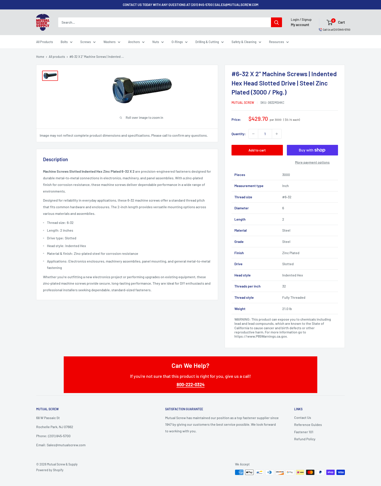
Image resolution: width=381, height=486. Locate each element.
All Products (44, 42)
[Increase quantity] (276, 133)
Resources (276, 42)
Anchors (134, 42)
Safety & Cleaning (244, 42)
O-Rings (177, 42)
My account (300, 24)
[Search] (276, 22)
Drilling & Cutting (207, 42)
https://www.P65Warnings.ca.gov (260, 336)
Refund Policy (305, 439)
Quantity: (239, 134)
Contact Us (302, 417)
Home (40, 57)
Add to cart (257, 150)
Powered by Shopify (50, 470)
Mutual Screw (243, 102)
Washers (109, 42)
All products (57, 57)
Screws (85, 42)
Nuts (155, 42)
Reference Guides (308, 424)
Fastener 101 (303, 432)
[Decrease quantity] (253, 133)
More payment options (312, 162)
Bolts (64, 42)
